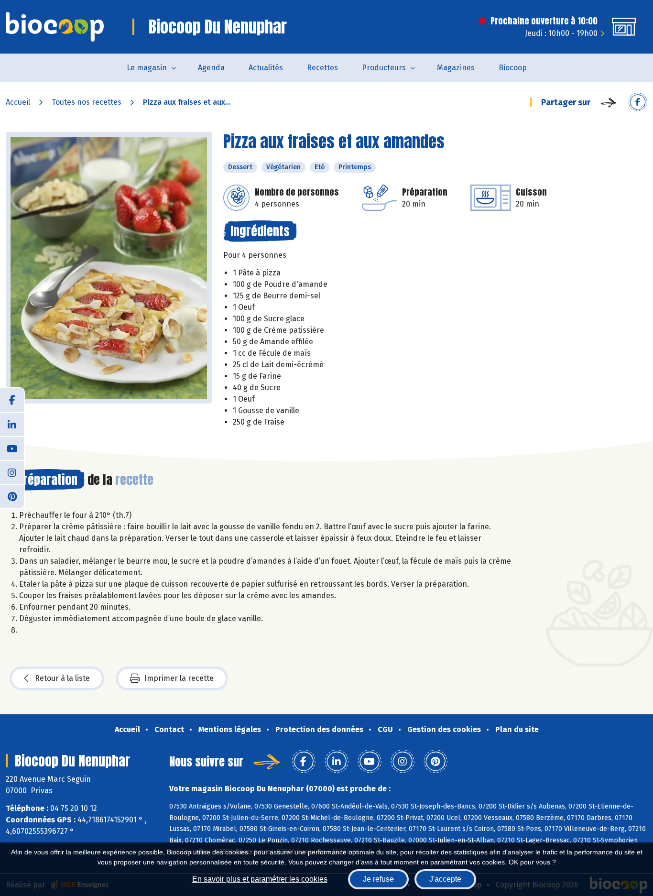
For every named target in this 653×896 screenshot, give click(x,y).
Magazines (456, 67)
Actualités (266, 67)
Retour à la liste (62, 678)
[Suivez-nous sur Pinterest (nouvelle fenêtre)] (12, 496)
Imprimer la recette (179, 678)
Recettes (322, 67)
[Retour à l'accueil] (55, 27)
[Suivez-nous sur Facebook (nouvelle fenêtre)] (12, 400)
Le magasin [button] (147, 67)
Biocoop (513, 67)
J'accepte (445, 879)
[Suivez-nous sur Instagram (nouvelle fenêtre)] (12, 472)
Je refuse (378, 879)
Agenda (211, 67)
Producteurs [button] (384, 67)
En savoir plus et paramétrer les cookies (259, 879)
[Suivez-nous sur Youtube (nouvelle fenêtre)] (12, 448)
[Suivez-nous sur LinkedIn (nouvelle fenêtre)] (12, 424)
